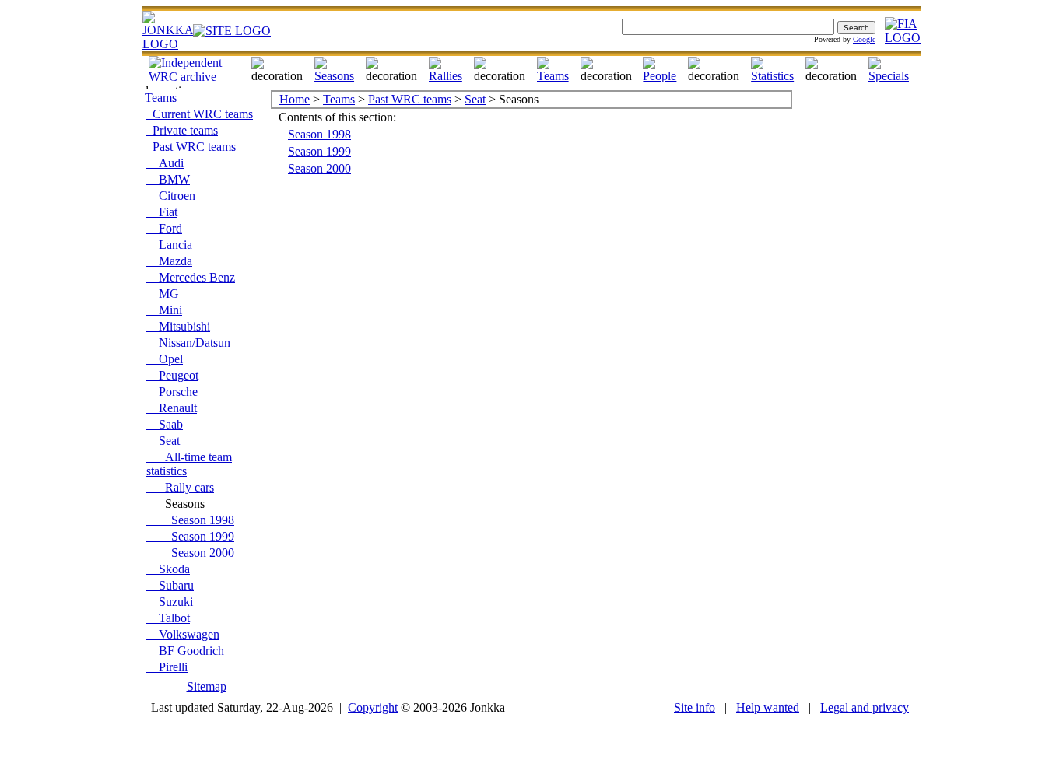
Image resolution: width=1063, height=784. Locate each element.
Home (294, 99)
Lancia (169, 244)
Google (864, 39)
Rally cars (180, 487)
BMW (168, 179)
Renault (171, 408)
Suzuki (169, 601)
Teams (161, 97)
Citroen (170, 195)
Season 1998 (190, 520)
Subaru (170, 585)
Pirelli (167, 667)
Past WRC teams (191, 146)
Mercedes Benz (190, 277)
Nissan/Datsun (188, 342)
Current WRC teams (199, 114)
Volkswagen (182, 634)
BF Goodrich (185, 650)
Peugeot (172, 375)
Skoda (168, 569)
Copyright (373, 707)
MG (162, 293)
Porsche (172, 391)
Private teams (182, 130)
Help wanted (767, 707)
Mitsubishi (178, 326)
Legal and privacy (864, 707)
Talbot (168, 618)
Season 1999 (190, 536)
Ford (164, 228)
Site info (694, 707)
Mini (164, 310)
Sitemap (206, 686)
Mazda (169, 261)
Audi (165, 163)
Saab (164, 424)
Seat (163, 440)
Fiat (161, 212)
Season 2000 (190, 552)
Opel (164, 359)
